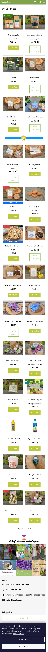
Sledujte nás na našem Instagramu (24, 541)
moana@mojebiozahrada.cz (18, 584)
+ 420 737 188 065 (13, 589)
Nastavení (23, 639)
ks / (24, 618)
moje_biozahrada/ (14, 600)
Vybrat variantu (35, 49)
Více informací (18, 633)
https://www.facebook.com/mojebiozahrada (25, 595)
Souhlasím (23, 646)
